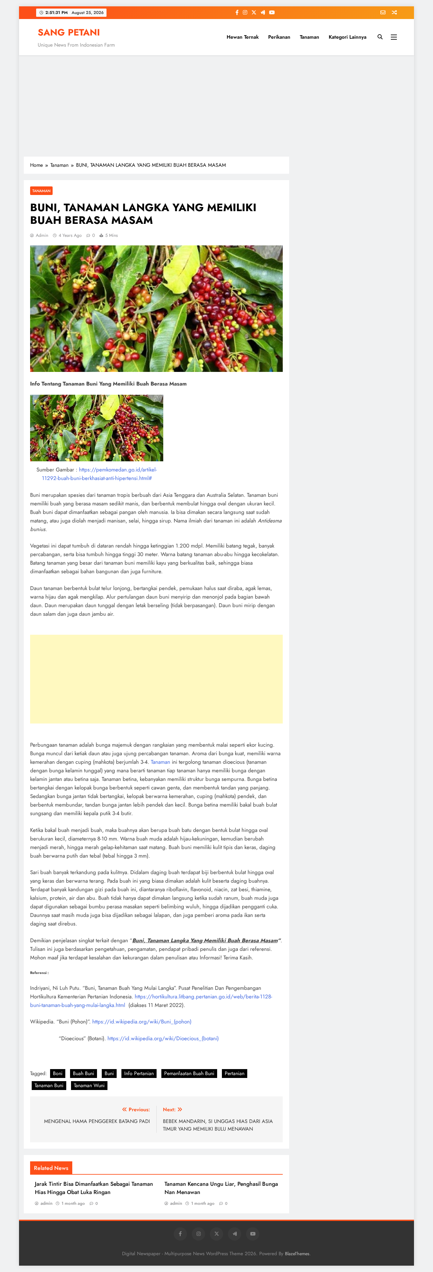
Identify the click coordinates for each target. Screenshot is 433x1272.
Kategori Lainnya (347, 37)
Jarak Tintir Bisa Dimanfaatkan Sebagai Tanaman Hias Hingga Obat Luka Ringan (94, 1188)
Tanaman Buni (49, 1085)
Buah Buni (83, 1073)
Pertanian (234, 1073)
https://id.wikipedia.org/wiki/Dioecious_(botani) (163, 1038)
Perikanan (279, 37)
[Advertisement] (216, 106)
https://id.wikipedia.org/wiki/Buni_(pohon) (141, 1021)
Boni (57, 1073)
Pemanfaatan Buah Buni (189, 1073)
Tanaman (309, 37)
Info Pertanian (139, 1073)
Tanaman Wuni (89, 1085)
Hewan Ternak (243, 37)
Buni (109, 1073)
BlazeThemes (297, 1253)
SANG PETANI (69, 32)
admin (42, 235)
